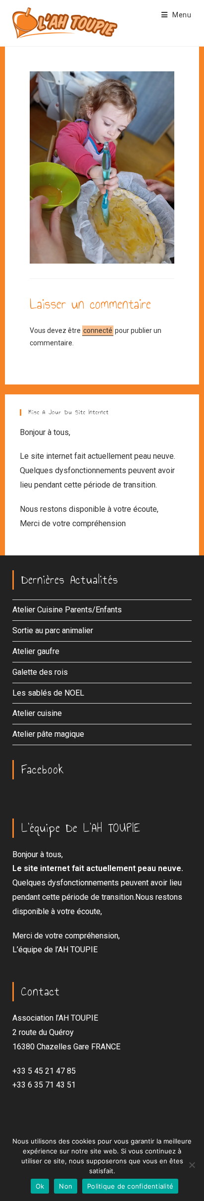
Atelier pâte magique (48, 734)
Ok (40, 1186)
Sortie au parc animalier (52, 630)
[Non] (192, 1165)
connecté (97, 330)
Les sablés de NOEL (48, 693)
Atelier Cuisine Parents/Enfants (67, 609)
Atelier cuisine (37, 713)
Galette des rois (40, 672)
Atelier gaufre (35, 651)
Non (65, 1186)
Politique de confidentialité (130, 1186)
